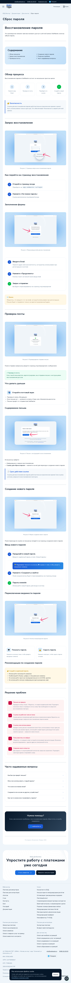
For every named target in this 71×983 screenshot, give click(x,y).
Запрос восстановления (17, 56)
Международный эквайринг (45, 915)
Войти (66, 6)
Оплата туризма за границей (46, 944)
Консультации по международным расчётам (50, 892)
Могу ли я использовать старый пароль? (35, 781)
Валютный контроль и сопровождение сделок (51, 904)
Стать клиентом (23, 873)
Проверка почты (14, 58)
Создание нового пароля (46, 54)
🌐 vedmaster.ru (35, 826)
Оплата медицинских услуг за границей (49, 938)
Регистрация (57, 6)
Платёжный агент (42, 898)
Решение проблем (44, 56)
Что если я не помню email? (35, 787)
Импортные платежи (9, 925)
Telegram (53, 956)
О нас (4, 898)
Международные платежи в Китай (47, 909)
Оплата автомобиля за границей (47, 935)
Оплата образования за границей (47, 946)
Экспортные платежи (43, 925)
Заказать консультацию (46, 873)
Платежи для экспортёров (11, 892)
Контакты (6, 901)
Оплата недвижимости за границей (47, 941)
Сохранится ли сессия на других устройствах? (35, 792)
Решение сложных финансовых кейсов (49, 906)
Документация (7, 909)
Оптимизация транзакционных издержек (49, 895)
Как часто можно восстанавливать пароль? (35, 798)
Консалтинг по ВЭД (43, 890)
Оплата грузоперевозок (10, 928)
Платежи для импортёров (11, 890)
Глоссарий (6, 906)
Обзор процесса (14, 54)
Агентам (5, 895)
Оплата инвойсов (8, 931)
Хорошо (55, 974)
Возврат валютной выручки (45, 928)
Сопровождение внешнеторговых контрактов (51, 901)
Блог (4, 904)
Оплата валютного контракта (12, 936)
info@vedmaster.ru (20, 2)
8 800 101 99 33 (31, 2)
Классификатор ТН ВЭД (44, 918)
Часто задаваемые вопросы (47, 58)
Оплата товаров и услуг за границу (13, 933)
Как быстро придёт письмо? (35, 775)
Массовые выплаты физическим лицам (48, 912)
